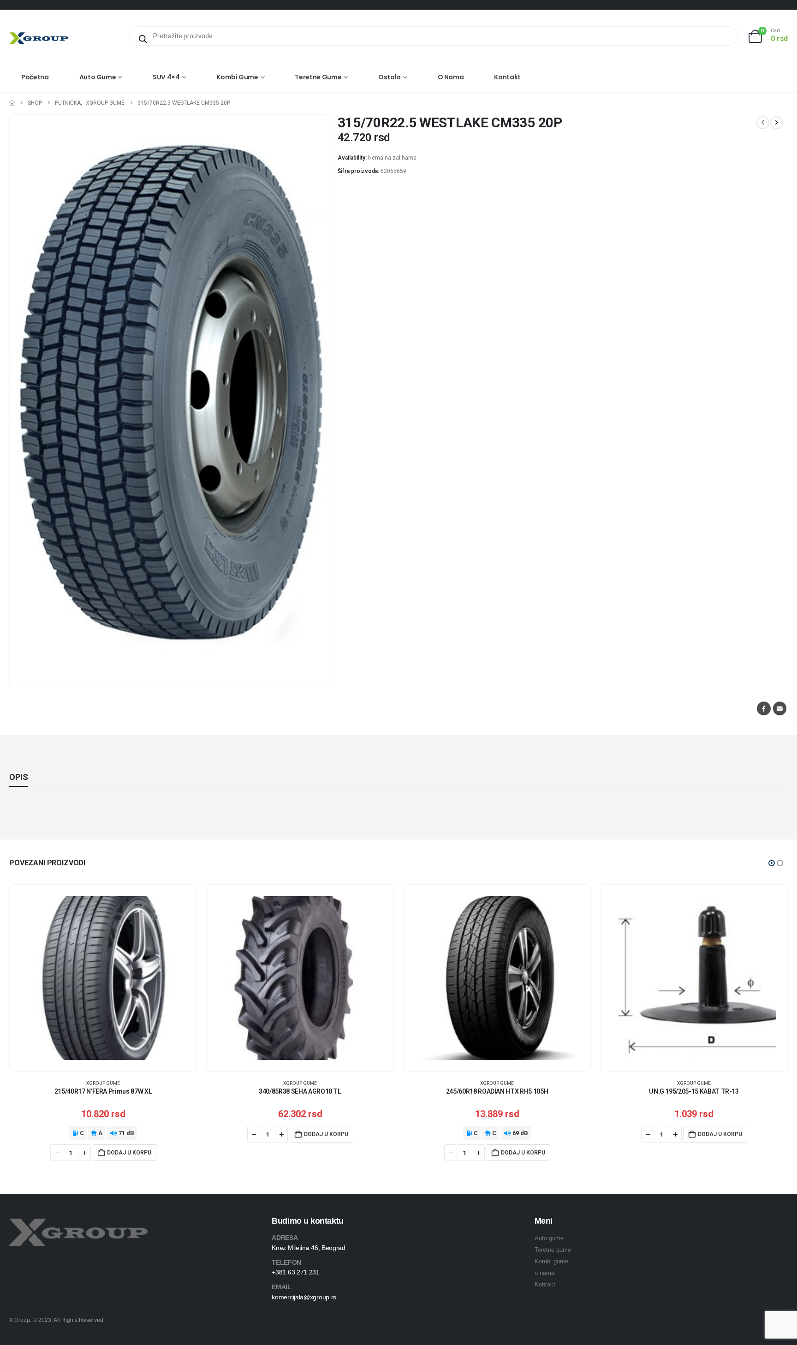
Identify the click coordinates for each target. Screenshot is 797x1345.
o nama (544, 1272)
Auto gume (97, 77)
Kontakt (507, 77)
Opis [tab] (18, 777)
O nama (451, 77)
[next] (776, 122)
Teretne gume (318, 77)
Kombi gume (237, 77)
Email (779, 708)
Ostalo (389, 77)
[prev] (762, 122)
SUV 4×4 (166, 77)
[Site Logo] (38, 38)
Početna (35, 77)
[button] (771, 863)
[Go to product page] (103, 978)
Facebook (763, 708)
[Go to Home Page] (12, 103)
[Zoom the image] (78, 1223)
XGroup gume (103, 1083)
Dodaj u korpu (129, 1152)
